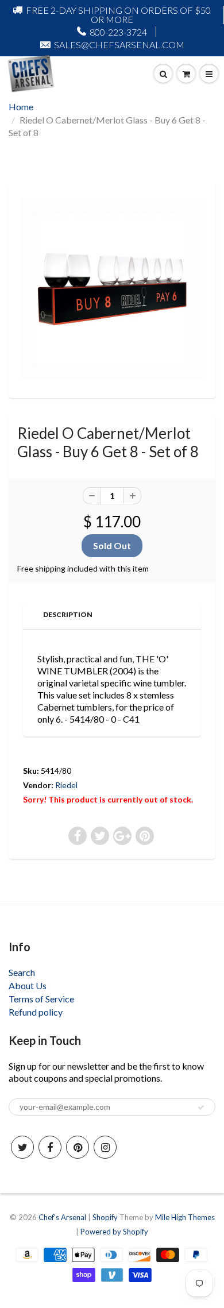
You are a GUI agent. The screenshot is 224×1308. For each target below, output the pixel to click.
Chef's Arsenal (62, 1217)
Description (67, 614)
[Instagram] (105, 1147)
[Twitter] (22, 1147)
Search (22, 972)
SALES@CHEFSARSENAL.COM (119, 44)
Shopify (105, 1217)
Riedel (66, 785)
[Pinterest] (77, 1147)
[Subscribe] (201, 1107)
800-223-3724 (118, 31)
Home (21, 106)
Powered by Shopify (114, 1231)
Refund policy (36, 1011)
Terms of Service (41, 998)
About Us (28, 985)
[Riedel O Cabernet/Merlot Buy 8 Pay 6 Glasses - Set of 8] (112, 289)
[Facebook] (49, 1147)
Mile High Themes (185, 1217)
